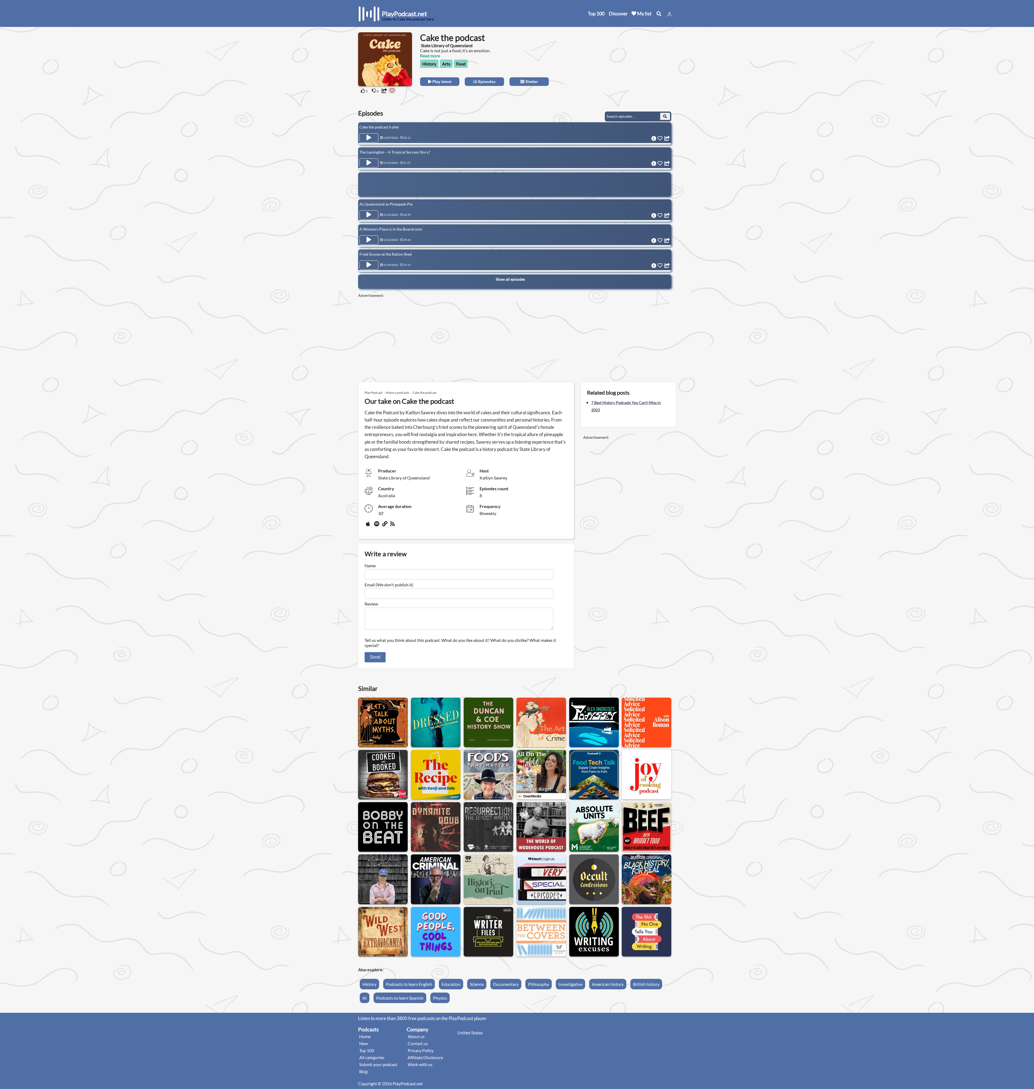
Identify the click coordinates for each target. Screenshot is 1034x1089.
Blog (363, 1071)
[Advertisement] (628, 66)
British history (646, 984)
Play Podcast (373, 393)
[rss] (393, 525)
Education (451, 984)
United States (470, 1032)
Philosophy (538, 984)
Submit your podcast (378, 1064)
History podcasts (397, 393)
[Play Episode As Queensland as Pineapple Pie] (368, 215)
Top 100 (596, 13)
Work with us (420, 1064)
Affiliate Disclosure (425, 1057)
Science (477, 984)
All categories (371, 1057)
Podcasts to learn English (409, 984)
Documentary (506, 984)
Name (370, 565)
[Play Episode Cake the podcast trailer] (368, 137)
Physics (440, 997)
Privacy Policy (421, 1050)
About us (416, 1036)
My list (644, 13)
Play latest (441, 81)
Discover (618, 13)
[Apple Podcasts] (369, 525)
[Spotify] (377, 525)
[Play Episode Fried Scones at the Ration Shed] (368, 265)
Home (365, 1036)
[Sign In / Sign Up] (669, 14)
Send (375, 657)
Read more (430, 55)
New (363, 1043)
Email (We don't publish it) (389, 584)
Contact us (418, 1043)
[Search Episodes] (665, 116)
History (429, 63)
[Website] (385, 525)
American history (608, 984)
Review (371, 603)
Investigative (570, 984)
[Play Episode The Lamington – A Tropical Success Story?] (368, 163)
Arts (446, 63)
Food (461, 63)
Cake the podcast (424, 393)
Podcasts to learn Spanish (400, 997)
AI (364, 997)
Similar (531, 81)
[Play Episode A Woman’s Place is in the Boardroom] (368, 240)
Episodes (486, 81)
